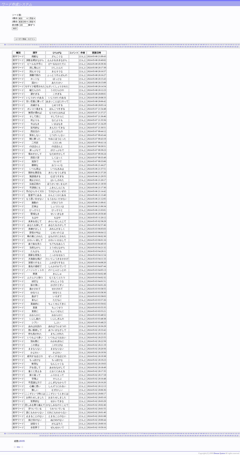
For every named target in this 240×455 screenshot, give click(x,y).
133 (63, 46)
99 (179, 44)
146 (95, 46)
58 (105, 44)
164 (140, 46)
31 (56, 44)
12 (21, 44)
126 (45, 46)
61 (110, 44)
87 (157, 44)
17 (31, 44)
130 (55, 46)
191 (208, 46)
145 (93, 46)
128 (50, 46)
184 (190, 46)
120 (231, 44)
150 (105, 46)
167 (148, 46)
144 (90, 46)
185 (193, 46)
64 (115, 44)
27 (49, 44)
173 (163, 46)
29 (52, 44)
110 (206, 44)
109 (203, 44)
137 (73, 46)
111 (209, 44)
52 (94, 44)
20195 (22, 441)
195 (218, 46)
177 (173, 46)
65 (117, 44)
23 (41, 44)
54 (97, 44)
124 (40, 46)
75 (135, 44)
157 (123, 46)
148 (100, 46)
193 (213, 46)
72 (130, 44)
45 (81, 44)
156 (120, 46)
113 (213, 44)
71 (128, 44)
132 (60, 46)
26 (47, 44)
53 (96, 44)
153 (113, 46)
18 (32, 44)
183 (188, 46)
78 (141, 44)
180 (180, 46)
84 (151, 44)
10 (18, 44)
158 (125, 46)
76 (137, 44)
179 (178, 46)
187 (198, 46)
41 (74, 44)
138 (75, 46)
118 (226, 44)
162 (135, 46)
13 (23, 44)
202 (235, 46)
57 (103, 44)
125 (43, 46)
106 (196, 44)
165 (143, 46)
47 (85, 44)
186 (195, 46)
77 (139, 44)
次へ (238, 46)
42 (76, 44)
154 (115, 46)
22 (40, 44)
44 (79, 44)
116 (221, 44)
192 (210, 46)
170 (155, 46)
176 (170, 46)
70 (126, 44)
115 (219, 44)
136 (70, 46)
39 (70, 44)
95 (171, 44)
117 (223, 44)
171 (158, 46)
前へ (5, 44)
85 (153, 44)
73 (132, 44)
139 (78, 46)
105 (193, 44)
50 (90, 44)
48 (87, 44)
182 (185, 46)
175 (168, 46)
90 (162, 44)
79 (142, 44)
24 (43, 44)
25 (45, 44)
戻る (18, 447)
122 (236, 44)
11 (20, 44)
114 (216, 44)
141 (83, 46)
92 (166, 44)
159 (128, 46)
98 (177, 44)
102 (186, 44)
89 (161, 44)
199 (228, 46)
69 (124, 44)
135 (68, 46)
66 (119, 44)
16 (29, 44)
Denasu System (219, 453)
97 (175, 44)
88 (159, 44)
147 (98, 46)
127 (48, 46)
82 (148, 44)
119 (229, 44)
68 (123, 44)
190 (205, 46)
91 (164, 44)
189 (203, 46)
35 (63, 44)
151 (108, 46)
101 (183, 44)
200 (230, 46)
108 (201, 44)
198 (225, 46)
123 (239, 44)
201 (233, 46)
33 (59, 44)
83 (150, 44)
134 (65, 46)
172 (160, 46)
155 (118, 46)
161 (133, 46)
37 (67, 44)
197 (223, 46)
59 (106, 44)
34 (61, 44)
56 (101, 44)
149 (103, 46)
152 (110, 46)
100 (181, 44)
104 (191, 44)
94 (170, 44)
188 (200, 46)
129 (53, 46)
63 (114, 44)
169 (153, 46)
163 (138, 46)
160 (130, 46)
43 (77, 44)
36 (65, 44)
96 (173, 44)
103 (189, 44)
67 (121, 44)
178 (175, 46)
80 (144, 44)
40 (72, 44)
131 (58, 46)
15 (27, 44)
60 (108, 44)
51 (92, 44)
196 (220, 46)
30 (54, 44)
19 (34, 44)
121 (233, 44)
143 (88, 46)
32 (58, 44)
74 (133, 44)
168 (150, 46)
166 (145, 46)
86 (155, 44)
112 (211, 44)
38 (68, 44)
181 (183, 46)
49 (88, 44)
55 (99, 44)
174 (165, 46)
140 (80, 46)
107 (199, 44)
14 (25, 44)
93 (168, 44)
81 (146, 44)
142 (85, 46)
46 (83, 44)
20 (36, 44)
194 (215, 46)
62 (112, 44)
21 (38, 44)
